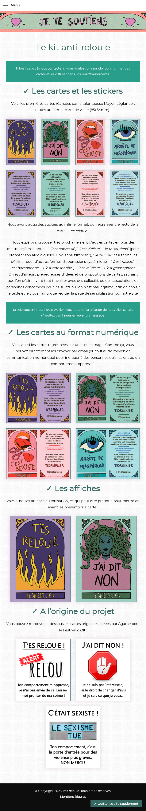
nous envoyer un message (84, 315)
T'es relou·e (70, 791)
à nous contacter (50, 68)
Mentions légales (73, 796)
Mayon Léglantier (119, 103)
